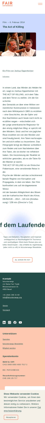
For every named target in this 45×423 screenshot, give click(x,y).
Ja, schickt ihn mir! (22, 260)
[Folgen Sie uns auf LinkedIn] (4, 322)
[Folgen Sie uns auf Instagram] (9, 322)
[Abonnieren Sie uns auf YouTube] (20, 322)
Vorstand (6, 310)
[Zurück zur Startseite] (7, 4)
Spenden (6, 339)
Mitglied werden (9, 348)
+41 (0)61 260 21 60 (11, 295)
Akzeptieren (11, 417)
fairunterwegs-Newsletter (13, 344)
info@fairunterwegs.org (12, 297)
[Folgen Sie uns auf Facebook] (14, 322)
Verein (5, 306)
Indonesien (6, 76)
